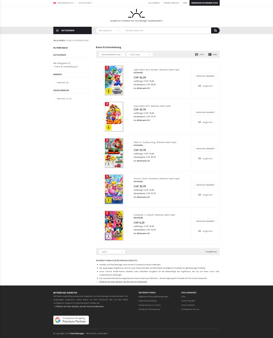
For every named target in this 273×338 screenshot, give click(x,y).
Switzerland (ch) (65, 3)
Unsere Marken (188, 305)
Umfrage (115, 93)
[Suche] (215, 30)
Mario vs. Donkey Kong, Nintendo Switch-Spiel (155, 142)
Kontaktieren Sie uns (190, 309)
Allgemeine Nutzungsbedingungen (153, 296)
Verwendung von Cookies (150, 305)
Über (185, 3)
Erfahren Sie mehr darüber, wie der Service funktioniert (123, 281)
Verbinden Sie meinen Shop (204, 3)
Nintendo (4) (62, 82)
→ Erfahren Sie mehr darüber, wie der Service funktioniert (78, 306)
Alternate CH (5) (64, 98)
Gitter (201, 54)
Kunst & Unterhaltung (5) (66, 66)
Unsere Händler (171, 3)
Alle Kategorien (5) (61, 63)
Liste (215, 54)
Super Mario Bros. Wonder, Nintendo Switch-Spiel (156, 69)
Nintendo (138, 217)
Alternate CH (143, 88)
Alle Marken (154, 3)
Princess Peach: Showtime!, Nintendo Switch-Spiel (156, 178)
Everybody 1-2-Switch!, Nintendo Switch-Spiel (154, 214)
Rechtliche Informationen (149, 309)
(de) (85, 3)
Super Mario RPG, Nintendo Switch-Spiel (152, 106)
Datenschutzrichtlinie (148, 300)
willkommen (59, 40)
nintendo (138, 72)
